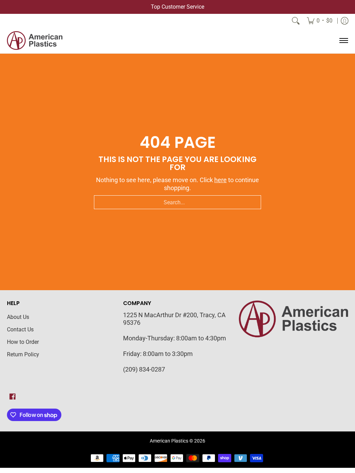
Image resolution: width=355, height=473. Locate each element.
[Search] (296, 21)
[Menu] (343, 40)
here (220, 180)
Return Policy (23, 354)
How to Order (23, 342)
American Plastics (169, 441)
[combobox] (177, 202)
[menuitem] (320, 21)
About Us (18, 317)
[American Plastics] (34, 40)
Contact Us (20, 329)
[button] (12, 397)
